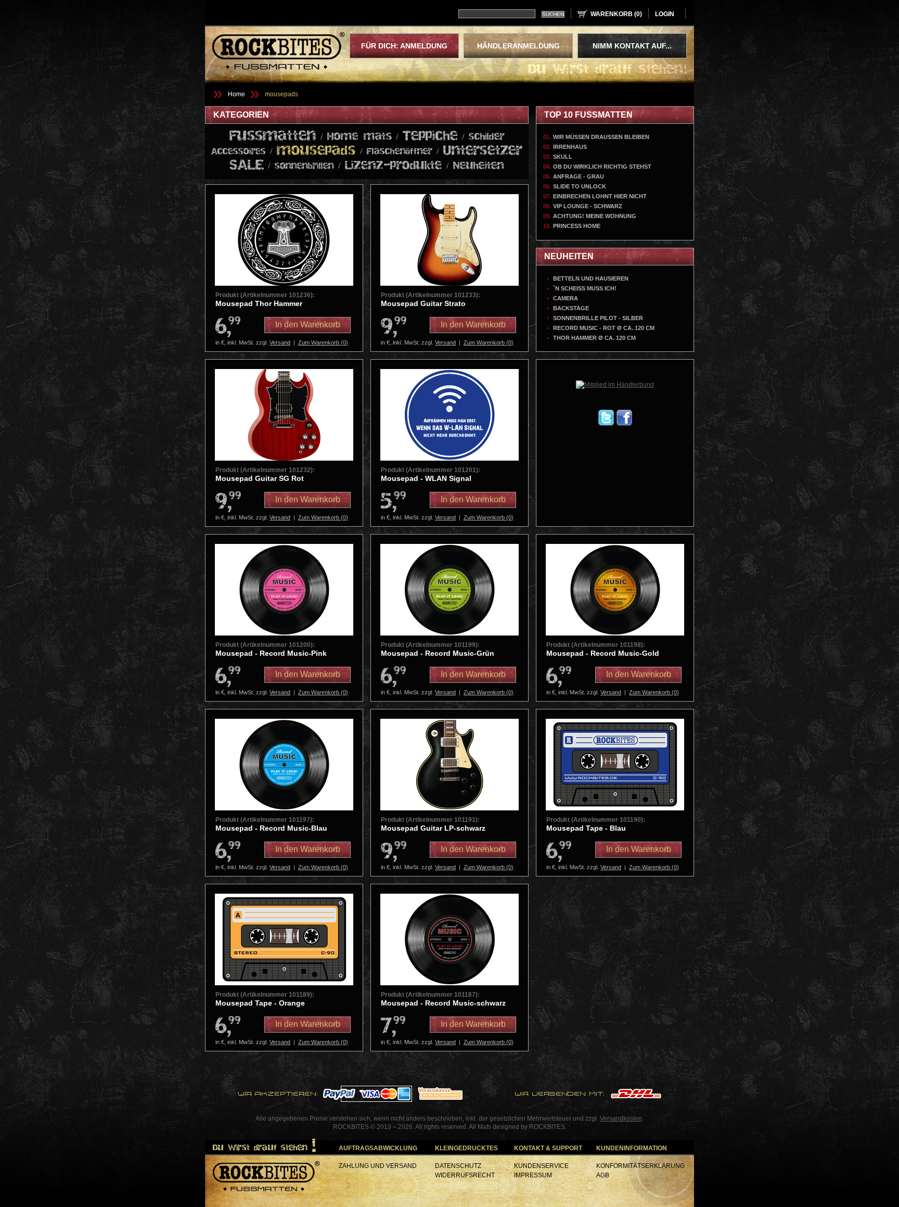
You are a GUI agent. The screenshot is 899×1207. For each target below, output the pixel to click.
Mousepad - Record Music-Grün (437, 653)
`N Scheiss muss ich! (585, 288)
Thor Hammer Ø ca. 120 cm (594, 338)
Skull (562, 157)
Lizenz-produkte (393, 166)
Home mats (359, 137)
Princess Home (576, 226)
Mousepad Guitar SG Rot (259, 478)
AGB (602, 1175)
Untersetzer (482, 150)
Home (236, 94)
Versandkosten (621, 1118)
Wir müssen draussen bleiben (601, 137)
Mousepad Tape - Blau (586, 828)
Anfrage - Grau (578, 176)
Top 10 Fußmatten (588, 114)
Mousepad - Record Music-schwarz (443, 1003)
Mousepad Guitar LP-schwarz (433, 828)
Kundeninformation (631, 1148)
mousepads (281, 94)
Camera (565, 298)
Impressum (533, 1175)
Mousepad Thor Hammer (258, 303)
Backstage (571, 308)
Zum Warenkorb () (323, 342)
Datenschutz (458, 1166)
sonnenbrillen (304, 166)
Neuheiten (478, 166)
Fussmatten (272, 136)
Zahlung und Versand (378, 1166)
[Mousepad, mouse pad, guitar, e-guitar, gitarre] (284, 458)
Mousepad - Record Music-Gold (602, 653)
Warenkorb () (616, 14)
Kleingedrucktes (466, 1148)
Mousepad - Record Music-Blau (271, 828)
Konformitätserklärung (640, 1166)
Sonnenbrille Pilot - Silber (598, 318)
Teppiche (430, 136)
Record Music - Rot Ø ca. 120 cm (603, 328)
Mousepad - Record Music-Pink (271, 653)
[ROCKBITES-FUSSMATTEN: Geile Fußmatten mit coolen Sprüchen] (266, 1177)
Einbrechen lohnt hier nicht (600, 196)
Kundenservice (541, 1166)
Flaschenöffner (399, 151)
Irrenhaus (570, 147)
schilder (487, 137)
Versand (279, 342)
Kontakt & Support (548, 1148)
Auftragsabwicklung (378, 1148)
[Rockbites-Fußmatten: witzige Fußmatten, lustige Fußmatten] (278, 52)
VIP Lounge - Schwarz (587, 206)
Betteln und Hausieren (590, 278)
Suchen (553, 14)
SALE (246, 165)
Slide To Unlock (579, 186)
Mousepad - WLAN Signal (426, 478)
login (664, 14)
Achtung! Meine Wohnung (594, 216)
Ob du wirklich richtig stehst (602, 166)
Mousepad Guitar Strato (423, 303)
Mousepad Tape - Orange (260, 1003)
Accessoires (238, 151)
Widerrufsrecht (465, 1175)
